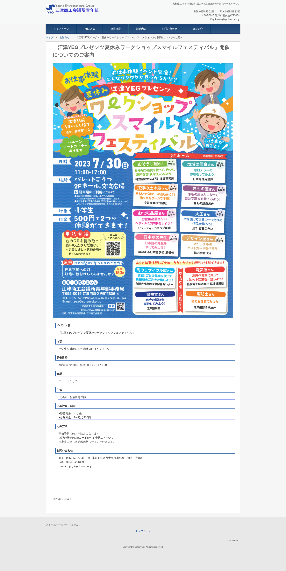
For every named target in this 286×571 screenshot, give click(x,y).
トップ (49, 37)
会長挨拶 (116, 28)
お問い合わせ (169, 28)
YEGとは (89, 28)
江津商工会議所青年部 (72, 9)
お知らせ (65, 37)
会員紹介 (198, 28)
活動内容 (141, 28)
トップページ (61, 28)
